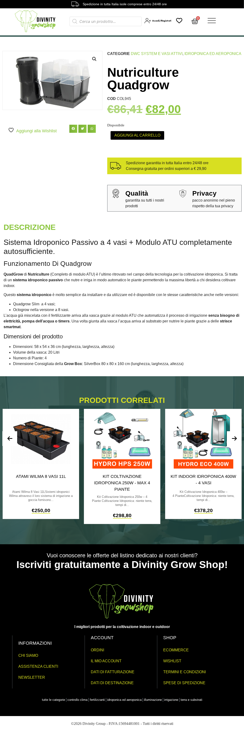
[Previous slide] (9, 438)
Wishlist (172, 661)
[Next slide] (234, 438)
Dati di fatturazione (112, 672)
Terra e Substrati (191, 700)
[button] (94, 59)
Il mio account (106, 661)
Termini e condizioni (184, 672)
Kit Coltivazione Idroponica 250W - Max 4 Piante (122, 483)
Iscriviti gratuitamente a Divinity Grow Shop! (122, 564)
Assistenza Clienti (38, 666)
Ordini (97, 650)
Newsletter (31, 677)
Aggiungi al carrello (137, 135)
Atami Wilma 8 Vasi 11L (41, 476)
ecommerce (176, 650)
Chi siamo (28, 655)
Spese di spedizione (184, 683)
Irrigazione (171, 700)
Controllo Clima (77, 700)
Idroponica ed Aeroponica (212, 54)
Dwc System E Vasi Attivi (157, 54)
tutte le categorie (53, 700)
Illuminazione (153, 700)
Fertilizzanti (97, 700)
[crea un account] (158, 22)
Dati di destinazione (112, 683)
